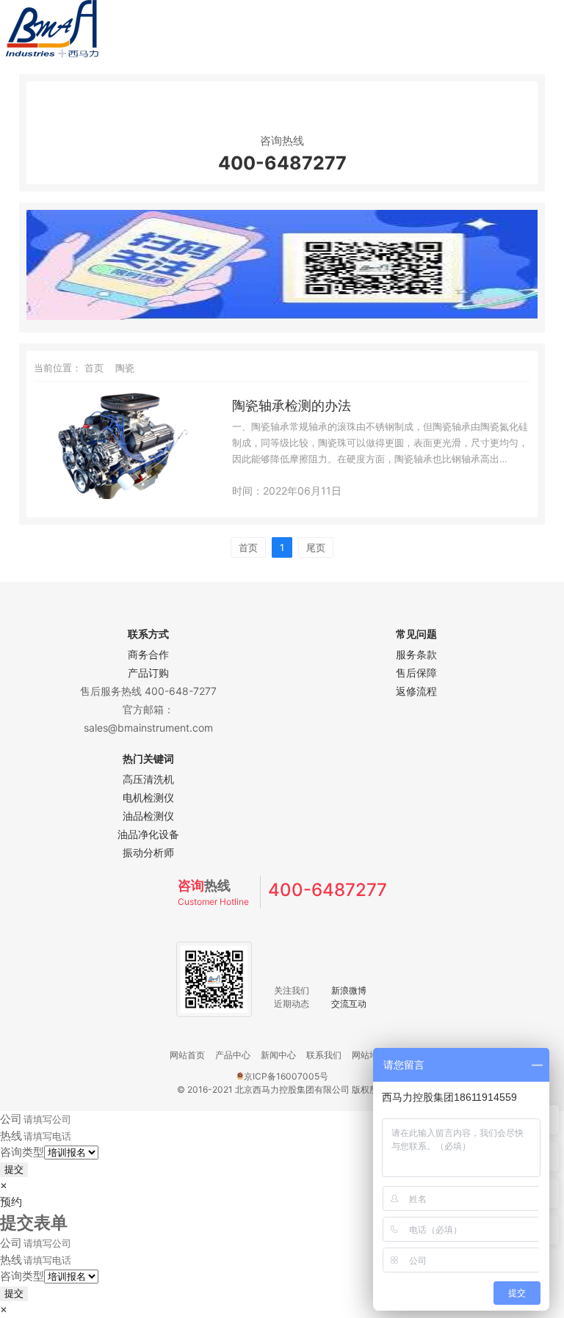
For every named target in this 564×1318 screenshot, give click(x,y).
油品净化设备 (148, 834)
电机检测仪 (148, 797)
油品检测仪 (148, 815)
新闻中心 (278, 1054)
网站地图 (369, 1054)
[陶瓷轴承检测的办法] (121, 495)
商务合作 (148, 654)
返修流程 (416, 691)
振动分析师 (148, 852)
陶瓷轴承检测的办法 (291, 405)
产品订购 (148, 672)
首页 (94, 368)
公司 (11, 1119)
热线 (11, 1136)
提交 (14, 1169)
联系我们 (323, 1054)
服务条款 (416, 654)
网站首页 (187, 1054)
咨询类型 (22, 1152)
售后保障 (416, 672)
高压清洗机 (148, 779)
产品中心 (232, 1054)
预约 (11, 1202)
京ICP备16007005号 (286, 1076)
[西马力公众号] (282, 316)
